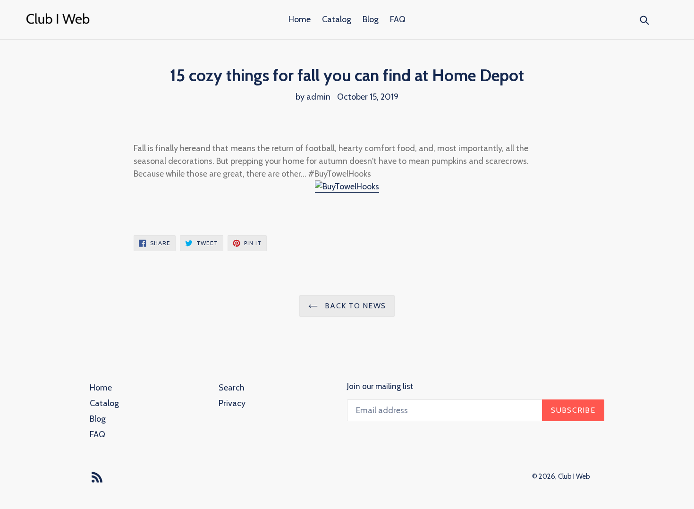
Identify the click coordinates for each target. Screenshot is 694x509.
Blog (371, 19)
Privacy (232, 403)
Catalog (336, 19)
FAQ (398, 19)
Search (232, 387)
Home (299, 19)
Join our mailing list (380, 386)
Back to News (354, 305)
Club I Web (574, 476)
